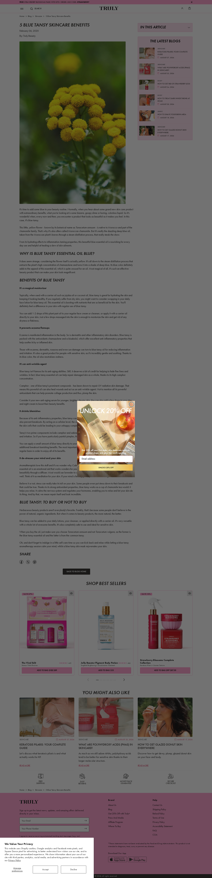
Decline (73, 869)
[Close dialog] (131, 404)
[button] (106, 467)
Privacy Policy (14, 860)
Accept (45, 869)
